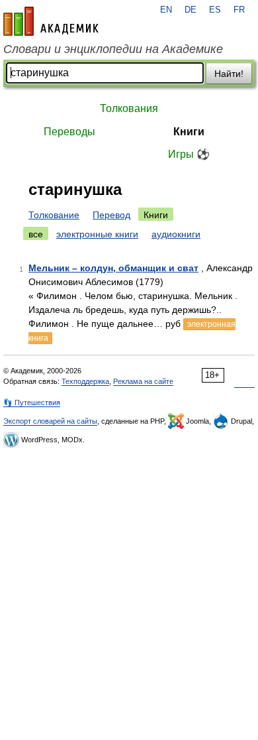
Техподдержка (85, 381)
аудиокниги (175, 234)
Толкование (53, 215)
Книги (188, 131)
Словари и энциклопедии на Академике (113, 49)
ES (215, 10)
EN (166, 10)
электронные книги (97, 234)
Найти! (228, 73)
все (35, 234)
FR (239, 10)
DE (190, 10)
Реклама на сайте (143, 381)
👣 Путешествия (31, 402)
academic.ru (51, 21)
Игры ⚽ (189, 154)
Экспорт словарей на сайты (50, 421)
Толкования (129, 108)
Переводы (69, 131)
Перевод (111, 215)
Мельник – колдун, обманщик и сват (113, 268)
